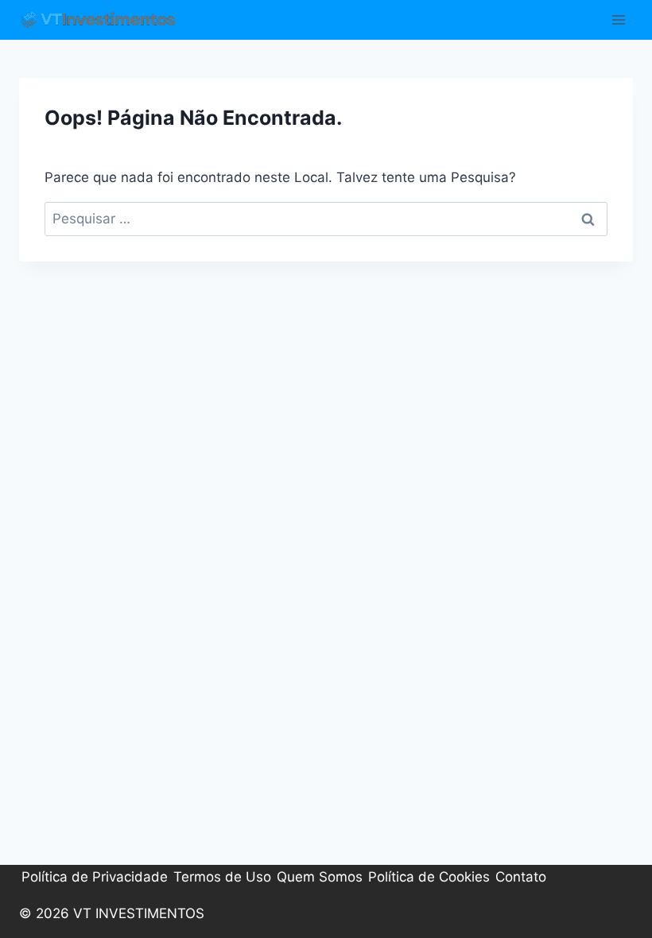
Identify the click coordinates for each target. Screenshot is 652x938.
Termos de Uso (222, 877)
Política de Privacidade (94, 877)
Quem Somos (320, 877)
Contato (520, 877)
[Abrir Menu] (618, 19)
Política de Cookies (429, 877)
